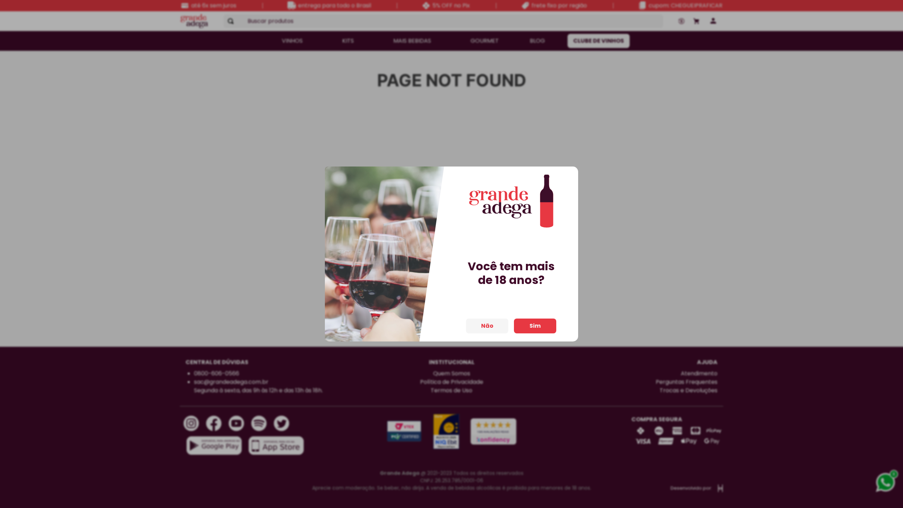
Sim (535, 326)
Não (487, 326)
